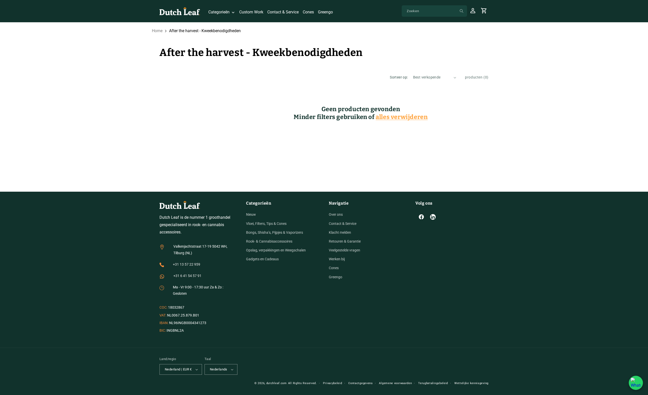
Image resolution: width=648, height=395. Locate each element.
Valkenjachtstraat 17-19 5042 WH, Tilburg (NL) (200, 249)
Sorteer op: (399, 77)
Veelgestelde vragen (344, 250)
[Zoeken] (461, 10)
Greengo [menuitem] (325, 12)
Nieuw (251, 214)
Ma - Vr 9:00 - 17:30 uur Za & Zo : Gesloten (198, 290)
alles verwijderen (402, 117)
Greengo (335, 277)
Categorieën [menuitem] (219, 12)
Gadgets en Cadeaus (262, 259)
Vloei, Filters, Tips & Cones (266, 224)
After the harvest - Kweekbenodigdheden (205, 30)
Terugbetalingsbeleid (433, 383)
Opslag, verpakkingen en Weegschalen (276, 250)
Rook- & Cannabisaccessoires (269, 241)
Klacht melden (340, 232)
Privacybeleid (332, 383)
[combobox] (434, 11)
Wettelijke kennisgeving (471, 383)
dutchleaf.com (276, 383)
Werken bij (337, 259)
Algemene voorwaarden (395, 383)
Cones (334, 268)
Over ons (336, 214)
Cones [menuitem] (308, 12)
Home (157, 30)
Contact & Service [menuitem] (283, 12)
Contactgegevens (360, 383)
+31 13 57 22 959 (186, 264)
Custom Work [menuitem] (251, 12)
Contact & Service (342, 224)
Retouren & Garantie (345, 241)
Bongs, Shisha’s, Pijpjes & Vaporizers (274, 232)
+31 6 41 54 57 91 (187, 276)
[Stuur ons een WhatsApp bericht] (636, 383)
